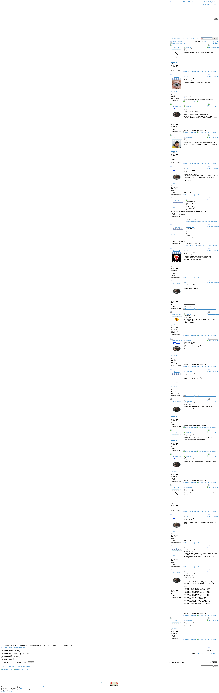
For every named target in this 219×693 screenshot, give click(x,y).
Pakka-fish (177, 47)
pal (177, 432)
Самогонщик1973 (177, 314)
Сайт (213, 1)
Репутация (174, 62)
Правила (214, 3)
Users (214, 4)
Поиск (209, 4)
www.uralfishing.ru (42, 687)
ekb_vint (176, 77)
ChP (176, 548)
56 (213, 41)
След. (216, 43)
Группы (207, 6)
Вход (212, 6)
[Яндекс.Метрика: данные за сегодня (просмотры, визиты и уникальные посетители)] (6, 691)
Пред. (204, 41)
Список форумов (175, 38)
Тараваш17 (176, 251)
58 (217, 41)
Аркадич (176, 137)
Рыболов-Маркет (177, 106)
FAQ (204, 4)
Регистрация (207, 1)
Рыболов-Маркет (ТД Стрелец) (191, 38)
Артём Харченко (23, 688)
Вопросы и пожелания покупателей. (14, 647)
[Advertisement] (109, 677)
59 (213, 43)
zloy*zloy (178, 200)
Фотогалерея (206, 3)
